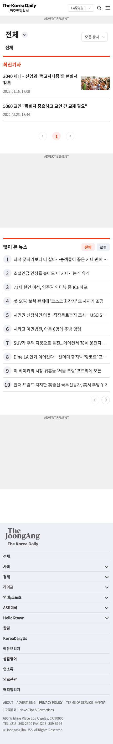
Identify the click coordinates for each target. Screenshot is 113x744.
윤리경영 (100, 702)
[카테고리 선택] (25, 35)
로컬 (103, 247)
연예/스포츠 (12, 597)
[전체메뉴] (108, 8)
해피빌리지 (11, 689)
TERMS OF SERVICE (79, 702)
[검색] (99, 8)
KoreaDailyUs (15, 638)
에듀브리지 (11, 648)
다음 (105, 400)
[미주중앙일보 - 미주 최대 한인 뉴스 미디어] (19, 8)
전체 (9, 47)
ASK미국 (10, 607)
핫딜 (6, 627)
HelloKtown (13, 617)
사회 (6, 566)
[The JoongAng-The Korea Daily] (22, 537)
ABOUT (8, 702)
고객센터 (10, 709)
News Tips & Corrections (36, 709)
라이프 (8, 586)
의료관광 (10, 679)
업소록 (8, 668)
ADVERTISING (26, 702)
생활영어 (10, 658)
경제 (6, 576)
